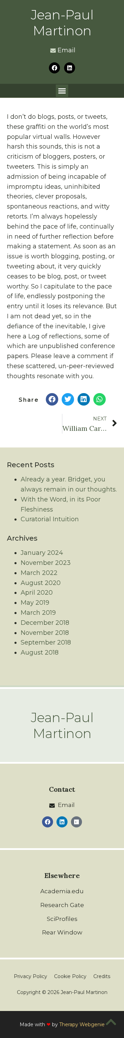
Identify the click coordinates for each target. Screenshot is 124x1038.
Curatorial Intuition (50, 519)
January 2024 (42, 553)
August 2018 (40, 652)
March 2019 (38, 612)
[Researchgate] (76, 821)
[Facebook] (54, 67)
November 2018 (45, 633)
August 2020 (41, 583)
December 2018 (45, 623)
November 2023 (46, 563)
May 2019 (35, 602)
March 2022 (39, 573)
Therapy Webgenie (82, 1024)
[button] (62, 91)
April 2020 (37, 592)
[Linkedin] (69, 67)
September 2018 (46, 642)
